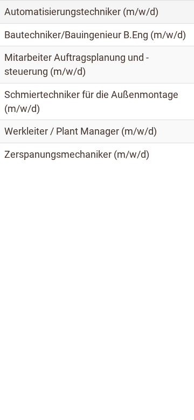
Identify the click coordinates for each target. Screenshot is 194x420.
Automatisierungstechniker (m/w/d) (81, 11)
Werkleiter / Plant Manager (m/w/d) (80, 131)
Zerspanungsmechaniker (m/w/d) (76, 154)
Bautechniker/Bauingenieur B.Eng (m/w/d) (95, 34)
